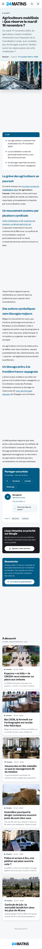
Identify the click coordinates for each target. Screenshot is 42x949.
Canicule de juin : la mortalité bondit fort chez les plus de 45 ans (19, 913)
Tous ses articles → (18, 501)
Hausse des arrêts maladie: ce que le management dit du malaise (16, 774)
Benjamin (5, 57)
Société (7, 13)
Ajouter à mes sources (21, 555)
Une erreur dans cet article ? (24, 515)
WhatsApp (10, 487)
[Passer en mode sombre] (38, 3)
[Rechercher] (31, 3)
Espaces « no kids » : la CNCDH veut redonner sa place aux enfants (19, 681)
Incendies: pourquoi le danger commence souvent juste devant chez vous (19, 822)
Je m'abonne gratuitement (21, 588)
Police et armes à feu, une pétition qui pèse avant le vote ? (19, 868)
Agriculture (15, 525)
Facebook (16, 481)
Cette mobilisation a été (12, 221)
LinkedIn (27, 481)
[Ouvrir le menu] (3, 4)
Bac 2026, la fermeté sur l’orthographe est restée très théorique (18, 727)
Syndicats (25, 525)
